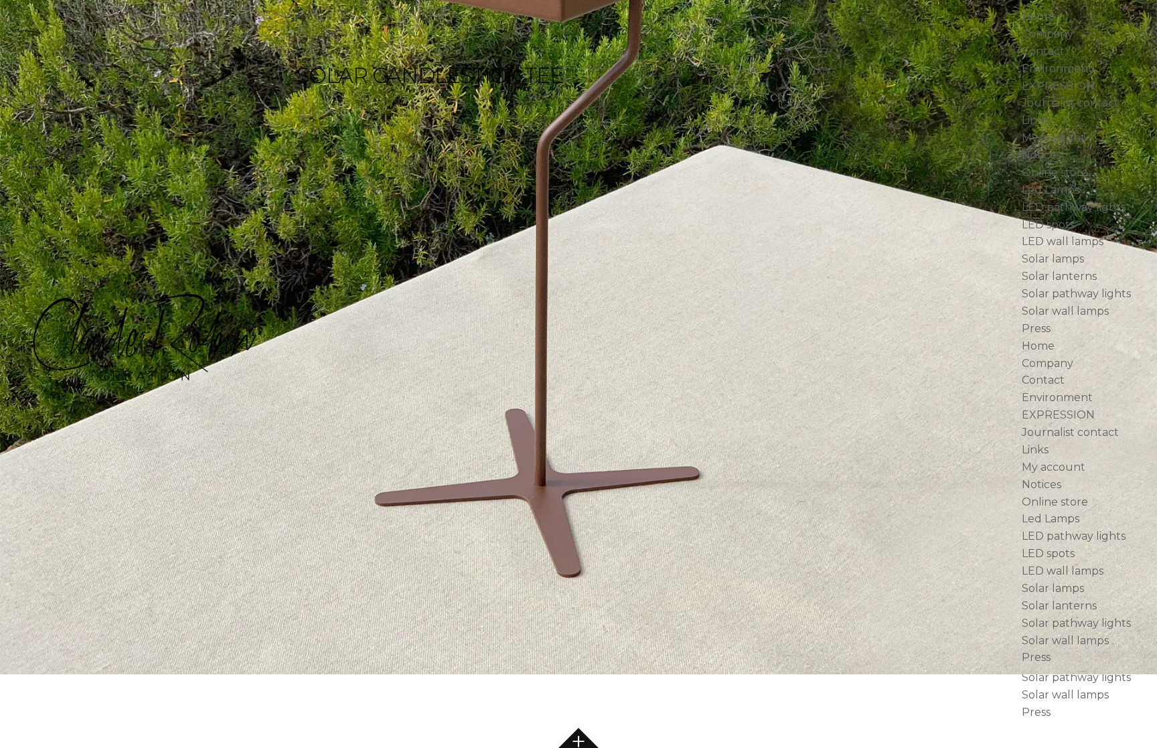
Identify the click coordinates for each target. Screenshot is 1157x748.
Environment (1057, 68)
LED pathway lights (1074, 207)
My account (1053, 137)
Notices (1041, 155)
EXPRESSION (1058, 86)
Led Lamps (1050, 189)
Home (1038, 16)
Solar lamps (1053, 258)
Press (1036, 328)
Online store (1055, 172)
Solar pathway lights (1076, 293)
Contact (1043, 51)
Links (1035, 120)
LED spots (1048, 224)
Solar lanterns (1059, 276)
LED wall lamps (1062, 241)
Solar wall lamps (1065, 311)
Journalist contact (1070, 102)
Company (1047, 33)
